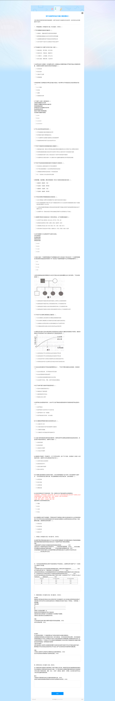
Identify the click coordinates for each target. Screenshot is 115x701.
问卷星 (55, 699)
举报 (82, 699)
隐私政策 (34, 699)
